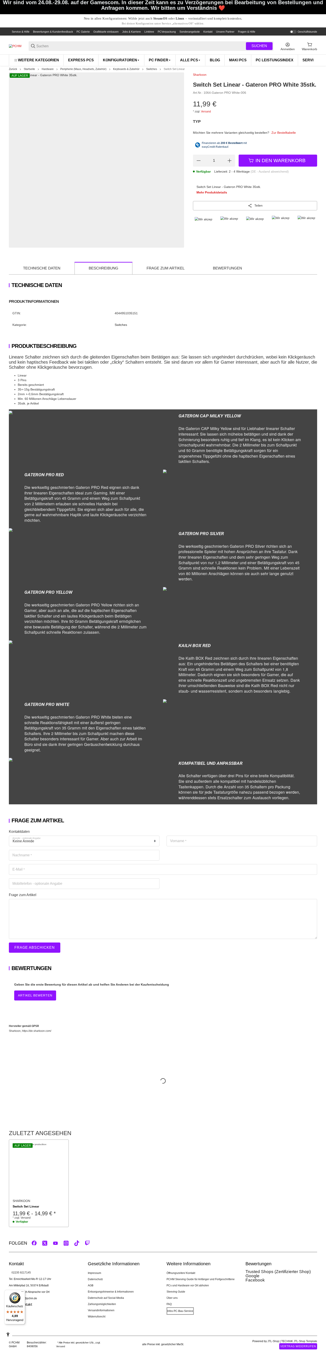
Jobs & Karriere (131, 31)
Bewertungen (227, 268)
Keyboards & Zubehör (126, 69)
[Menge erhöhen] (229, 160)
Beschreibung (103, 268)
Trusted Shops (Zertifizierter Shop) (278, 1271)
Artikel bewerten (35, 995)
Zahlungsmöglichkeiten (102, 1304)
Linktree (149, 31)
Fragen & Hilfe (246, 31)
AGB (90, 1285)
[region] (163, 60)
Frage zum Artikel (166, 268)
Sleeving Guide (176, 1291)
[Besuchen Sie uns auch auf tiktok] (76, 1243)
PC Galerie (83, 31)
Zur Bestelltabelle (283, 132)
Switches (151, 69)
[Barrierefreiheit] (8, 1334)
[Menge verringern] (198, 160)
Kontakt (207, 31)
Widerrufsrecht (96, 1316)
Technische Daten (41, 268)
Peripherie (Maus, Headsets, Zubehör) (83, 69)
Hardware (48, 69)
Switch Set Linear (174, 69)
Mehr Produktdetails (211, 192)
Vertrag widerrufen (298, 1346)
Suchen (259, 46)
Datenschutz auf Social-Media (106, 1297)
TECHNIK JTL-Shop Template (299, 1341)
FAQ (169, 1304)
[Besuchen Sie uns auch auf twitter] (44, 1243)
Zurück (13, 69)
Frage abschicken (34, 947)
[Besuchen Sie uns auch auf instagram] (66, 1243)
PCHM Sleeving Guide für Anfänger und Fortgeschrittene (201, 1279)
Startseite (29, 69)
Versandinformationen (101, 1310)
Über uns (172, 1297)
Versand (206, 111)
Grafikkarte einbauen (106, 31)
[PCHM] (15, 46)
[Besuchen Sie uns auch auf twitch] (87, 1243)
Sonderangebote (189, 31)
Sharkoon (199, 74)
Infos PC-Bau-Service (180, 1311)
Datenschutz (95, 1279)
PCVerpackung (167, 31)
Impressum (94, 1273)
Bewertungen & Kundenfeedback (53, 31)
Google (252, 1275)
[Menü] (22, 1292)
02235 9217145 (21, 1272)
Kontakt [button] (26, 1304)
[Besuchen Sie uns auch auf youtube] (55, 1243)
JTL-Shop (273, 1341)
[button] (39, 1169)
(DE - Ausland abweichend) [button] (270, 171)
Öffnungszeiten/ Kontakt (181, 1273)
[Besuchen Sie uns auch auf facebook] (34, 1243)
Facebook (255, 1280)
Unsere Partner (225, 31)
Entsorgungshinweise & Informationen (111, 1291)
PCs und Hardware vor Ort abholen (188, 1285)
